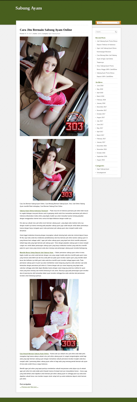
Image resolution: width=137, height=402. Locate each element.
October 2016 (101, 153)
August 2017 (101, 117)
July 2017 (100, 121)
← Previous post (25, 387)
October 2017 (101, 114)
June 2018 (100, 85)
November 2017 (102, 110)
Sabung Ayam (29, 8)
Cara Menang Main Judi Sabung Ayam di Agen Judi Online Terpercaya (107, 58)
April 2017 (100, 131)
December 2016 (102, 146)
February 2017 (101, 139)
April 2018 (100, 93)
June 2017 (100, 124)
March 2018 (100, 96)
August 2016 (101, 160)
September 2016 (102, 156)
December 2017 (102, 107)
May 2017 (100, 128)
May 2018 (100, 89)
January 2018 (101, 103)
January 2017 (101, 142)
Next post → (34, 387)
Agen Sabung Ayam (54, 33)
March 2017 (100, 135)
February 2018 (101, 100)
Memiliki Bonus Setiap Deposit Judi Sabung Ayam (37, 252)
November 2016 (102, 149)
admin (39, 33)
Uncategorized (101, 172)
